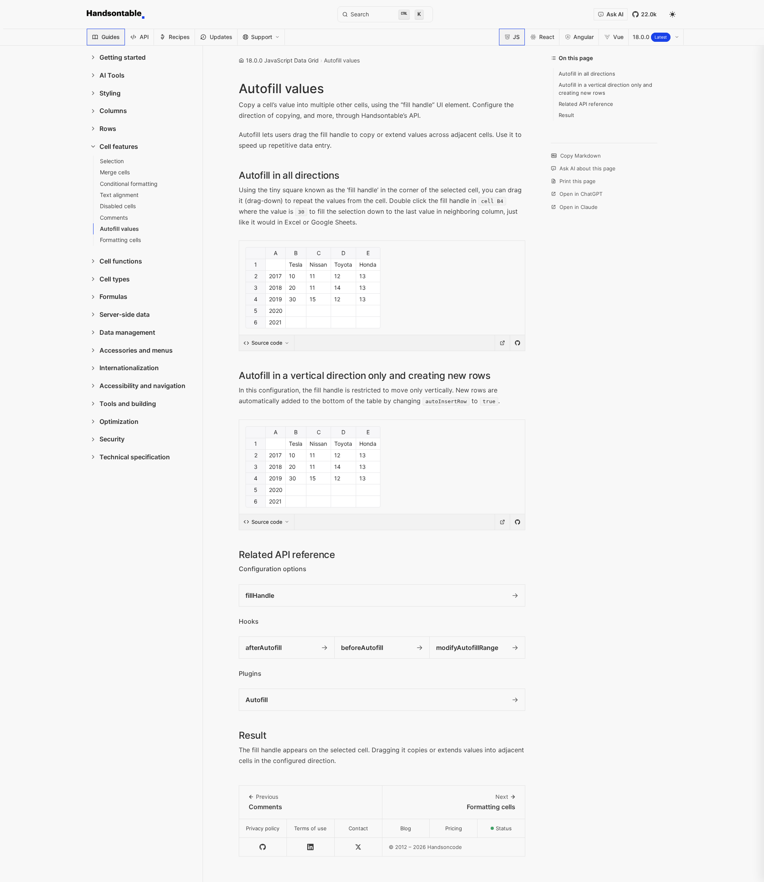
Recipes (179, 36)
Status (510, 830)
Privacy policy (262, 828)
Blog (405, 828)
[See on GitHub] (517, 343)
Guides (110, 36)
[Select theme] (672, 14)
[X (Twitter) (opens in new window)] (358, 847)
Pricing (453, 828)
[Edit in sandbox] (502, 343)
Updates (221, 36)
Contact (358, 828)
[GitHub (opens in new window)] (263, 847)
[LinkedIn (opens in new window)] (311, 847)
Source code (267, 343)
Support (261, 36)
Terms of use (310, 828)
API (144, 36)
